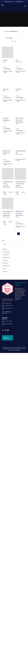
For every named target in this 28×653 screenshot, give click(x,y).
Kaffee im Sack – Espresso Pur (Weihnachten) (20, 120)
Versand (23, 348)
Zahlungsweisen (17, 348)
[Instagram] (5, 330)
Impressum (10, 350)
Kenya (17, 60)
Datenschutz (6, 348)
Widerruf (11, 348)
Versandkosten (7, 68)
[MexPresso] (7, 81)
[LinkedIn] (8, 330)
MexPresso (6, 89)
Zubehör (4, 268)
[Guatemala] (20, 81)
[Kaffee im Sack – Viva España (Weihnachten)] (20, 203)
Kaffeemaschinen (6, 265)
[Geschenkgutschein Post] (20, 143)
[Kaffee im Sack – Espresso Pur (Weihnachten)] (20, 110)
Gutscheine (5, 271)
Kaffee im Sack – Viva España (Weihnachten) (20, 213)
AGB (25, 347)
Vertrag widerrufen (6, 338)
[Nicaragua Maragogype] (7, 110)
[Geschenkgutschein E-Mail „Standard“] (7, 173)
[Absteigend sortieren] (23, 31)
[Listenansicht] (15, 41)
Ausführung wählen (6, 72)
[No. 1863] (7, 52)
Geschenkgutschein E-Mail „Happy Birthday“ (21, 183)
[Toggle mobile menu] (25, 6)
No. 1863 (5, 60)
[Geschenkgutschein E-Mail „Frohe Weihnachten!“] (7, 203)
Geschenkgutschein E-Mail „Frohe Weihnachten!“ (8, 213)
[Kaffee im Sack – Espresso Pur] (7, 143)
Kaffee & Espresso (6, 257)
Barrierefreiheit (16, 350)
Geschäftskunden (6, 251)
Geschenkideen (6, 254)
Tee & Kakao (5, 260)
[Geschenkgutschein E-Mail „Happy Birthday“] (20, 173)
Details (11, 71)
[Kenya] (20, 52)
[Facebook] (3, 330)
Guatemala (18, 89)
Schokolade (5, 262)
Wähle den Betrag (5, 193)
